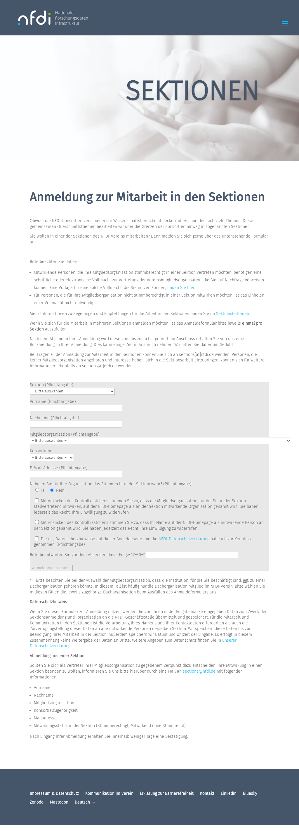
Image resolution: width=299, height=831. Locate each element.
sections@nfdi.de (199, 671)
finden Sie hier (180, 287)
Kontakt (207, 794)
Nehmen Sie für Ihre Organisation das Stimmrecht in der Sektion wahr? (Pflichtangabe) (111, 484)
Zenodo (37, 802)
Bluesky (250, 794)
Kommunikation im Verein (109, 794)
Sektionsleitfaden (232, 313)
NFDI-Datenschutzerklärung (184, 538)
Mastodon (59, 802)
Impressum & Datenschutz (54, 794)
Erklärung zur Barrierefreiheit (167, 794)
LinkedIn (229, 794)
